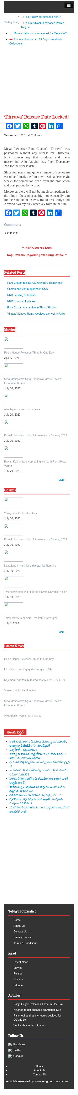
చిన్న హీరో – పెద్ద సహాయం (23, 749)
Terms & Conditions (25, 943)
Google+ (18, 1056)
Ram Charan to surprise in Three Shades (31, 307)
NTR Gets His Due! (37, 247)
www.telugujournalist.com (51, 1081)
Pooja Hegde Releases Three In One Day (38, 1004)
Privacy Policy (22, 937)
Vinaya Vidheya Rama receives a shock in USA (36, 313)
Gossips (19, 979)
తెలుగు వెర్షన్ (15, 732)
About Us (19, 925)
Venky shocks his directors (30, 1025)
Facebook (18, 1044)
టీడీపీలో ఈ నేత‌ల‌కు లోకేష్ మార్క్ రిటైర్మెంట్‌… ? (35, 795)
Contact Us (20, 931)
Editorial (18, 985)
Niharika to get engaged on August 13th (37, 1009)
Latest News (21, 962)
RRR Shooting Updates (21, 301)
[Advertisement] (39, 68)
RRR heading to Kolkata (21, 295)
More (61, 479)
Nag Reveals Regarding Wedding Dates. (37, 254)
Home (17, 920)
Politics (18, 973)
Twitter (16, 1050)
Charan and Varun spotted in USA (27, 288)
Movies (18, 967)
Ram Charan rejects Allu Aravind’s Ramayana (34, 282)
